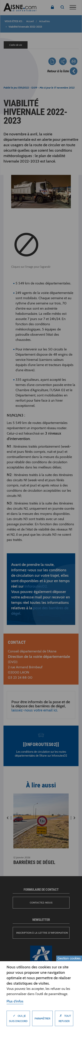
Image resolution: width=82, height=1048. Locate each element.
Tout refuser (65, 1018)
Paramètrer (42, 1018)
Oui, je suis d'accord (18, 1018)
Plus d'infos (15, 1001)
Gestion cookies (69, 958)
